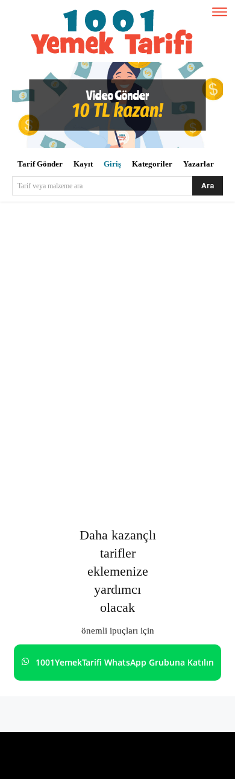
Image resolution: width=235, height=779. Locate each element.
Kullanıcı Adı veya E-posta (69, 323)
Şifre (26, 377)
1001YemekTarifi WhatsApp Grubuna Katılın (125, 662)
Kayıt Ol (173, 465)
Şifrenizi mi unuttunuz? (117, 501)
